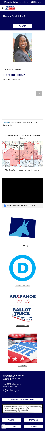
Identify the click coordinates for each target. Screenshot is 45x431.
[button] (2, 8)
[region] (22, 2)
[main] (22, 16)
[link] (22, 193)
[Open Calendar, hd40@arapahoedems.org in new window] (39, 93)
